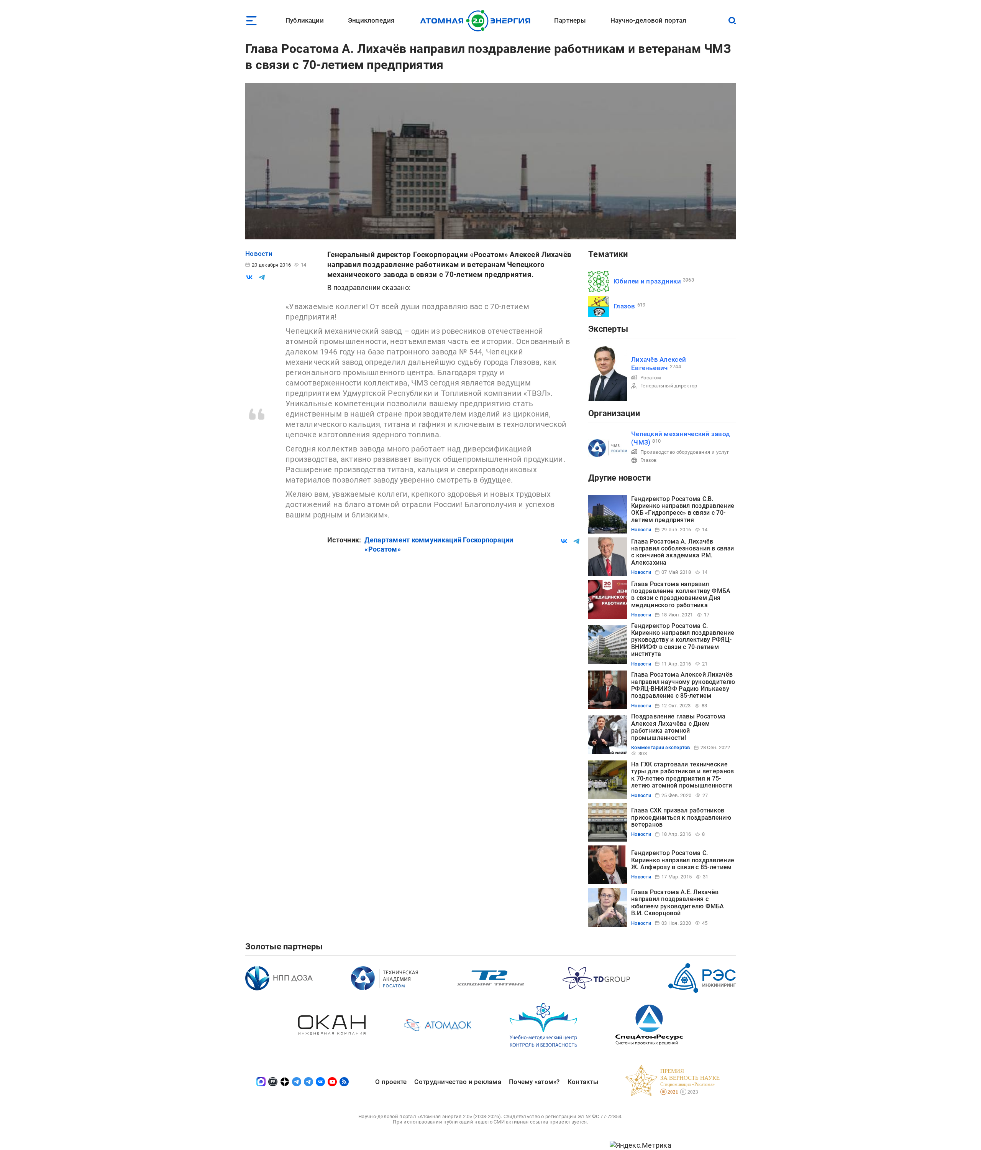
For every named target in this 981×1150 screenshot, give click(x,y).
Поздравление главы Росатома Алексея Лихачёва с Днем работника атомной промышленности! (678, 727)
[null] (249, 277)
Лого (477, 21)
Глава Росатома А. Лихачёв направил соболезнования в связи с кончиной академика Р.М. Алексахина (682, 552)
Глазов (624, 306)
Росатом (650, 378)
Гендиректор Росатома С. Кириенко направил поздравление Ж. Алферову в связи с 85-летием (682, 860)
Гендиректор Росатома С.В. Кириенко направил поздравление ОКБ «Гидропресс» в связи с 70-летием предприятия (682, 509)
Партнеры (570, 20)
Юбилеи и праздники (647, 281)
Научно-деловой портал (648, 20)
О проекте (391, 1082)
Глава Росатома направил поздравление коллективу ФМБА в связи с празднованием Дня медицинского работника (681, 594)
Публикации (304, 20)
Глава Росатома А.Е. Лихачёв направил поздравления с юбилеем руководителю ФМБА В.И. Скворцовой (677, 902)
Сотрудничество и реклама (457, 1082)
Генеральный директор (668, 386)
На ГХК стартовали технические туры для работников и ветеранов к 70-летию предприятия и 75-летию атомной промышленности (682, 775)
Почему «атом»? (534, 1082)
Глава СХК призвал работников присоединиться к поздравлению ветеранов (681, 817)
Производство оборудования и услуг (684, 452)
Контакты (583, 1082)
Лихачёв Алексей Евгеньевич (658, 363)
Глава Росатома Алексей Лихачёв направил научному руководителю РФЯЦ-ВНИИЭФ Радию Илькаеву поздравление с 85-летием (683, 685)
